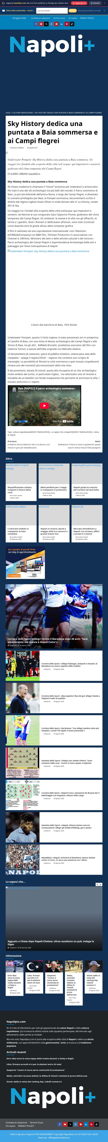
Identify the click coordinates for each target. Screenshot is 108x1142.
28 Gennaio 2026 (25, 948)
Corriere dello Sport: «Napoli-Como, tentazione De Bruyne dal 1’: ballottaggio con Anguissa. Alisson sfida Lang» (70, 794)
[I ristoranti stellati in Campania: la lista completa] (21, 515)
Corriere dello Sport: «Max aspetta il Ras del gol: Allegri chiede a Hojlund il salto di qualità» (70, 697)
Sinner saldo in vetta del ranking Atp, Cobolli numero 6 (93, 980)
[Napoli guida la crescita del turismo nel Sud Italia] (87, 473)
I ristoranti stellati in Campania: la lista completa (18, 531)
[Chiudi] (104, 3)
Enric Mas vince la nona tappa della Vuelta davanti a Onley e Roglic (14, 981)
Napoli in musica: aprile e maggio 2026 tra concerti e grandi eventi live (54, 531)
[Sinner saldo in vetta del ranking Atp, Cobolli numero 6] (93, 966)
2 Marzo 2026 (14, 498)
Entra (72, 10)
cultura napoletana (21, 432)
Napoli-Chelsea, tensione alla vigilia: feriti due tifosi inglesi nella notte (49, 944)
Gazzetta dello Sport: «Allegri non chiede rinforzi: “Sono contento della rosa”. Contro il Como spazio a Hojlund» (66, 761)
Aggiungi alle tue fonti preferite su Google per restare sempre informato (42, 3)
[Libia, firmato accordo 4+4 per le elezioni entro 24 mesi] (34, 966)
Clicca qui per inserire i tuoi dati (89, 10)
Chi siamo (72, 18)
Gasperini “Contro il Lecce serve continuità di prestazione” (53, 980)
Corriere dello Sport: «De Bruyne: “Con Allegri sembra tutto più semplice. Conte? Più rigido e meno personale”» (70, 729)
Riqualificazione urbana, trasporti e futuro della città (20, 490)
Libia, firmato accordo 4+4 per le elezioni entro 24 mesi (33, 979)
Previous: (29, 444)
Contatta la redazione (40, 18)
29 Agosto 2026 (59, 669)
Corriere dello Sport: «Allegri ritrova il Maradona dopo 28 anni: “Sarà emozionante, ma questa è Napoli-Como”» (48, 640)
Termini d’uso (59, 18)
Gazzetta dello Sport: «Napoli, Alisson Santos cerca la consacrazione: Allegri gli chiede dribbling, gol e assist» (66, 826)
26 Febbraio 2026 (15, 539)
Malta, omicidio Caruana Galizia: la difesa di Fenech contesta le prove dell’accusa (72, 985)
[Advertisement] (54, 90)
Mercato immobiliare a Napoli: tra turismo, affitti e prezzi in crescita (86, 531)
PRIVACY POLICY (87, 18)
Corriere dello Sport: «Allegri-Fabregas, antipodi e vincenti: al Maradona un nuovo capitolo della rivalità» (69, 664)
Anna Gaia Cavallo (16, 495)
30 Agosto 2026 (25, 645)
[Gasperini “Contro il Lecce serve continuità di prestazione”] (54, 966)
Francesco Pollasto (17, 148)
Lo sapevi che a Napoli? (61, 432)
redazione (13, 645)
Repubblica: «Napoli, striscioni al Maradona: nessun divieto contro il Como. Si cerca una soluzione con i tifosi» (68, 858)
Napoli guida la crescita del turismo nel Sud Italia (86, 488)
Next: (79, 444)
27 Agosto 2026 (59, 734)
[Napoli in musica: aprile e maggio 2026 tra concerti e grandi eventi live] (54, 515)
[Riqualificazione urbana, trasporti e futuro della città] (21, 473)
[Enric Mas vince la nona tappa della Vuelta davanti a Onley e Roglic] (14, 966)
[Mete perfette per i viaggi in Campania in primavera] (54, 473)
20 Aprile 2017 (32, 148)
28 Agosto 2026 (59, 701)
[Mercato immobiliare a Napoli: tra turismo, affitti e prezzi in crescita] (87, 515)
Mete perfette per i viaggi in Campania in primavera (54, 488)
